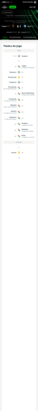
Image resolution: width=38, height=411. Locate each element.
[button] (32, 7)
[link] (12, 7)
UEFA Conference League (4, 7)
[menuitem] (18, 7)
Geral (5, 37)
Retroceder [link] (8, 12)
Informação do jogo (30, 37)
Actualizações (15, 37)
